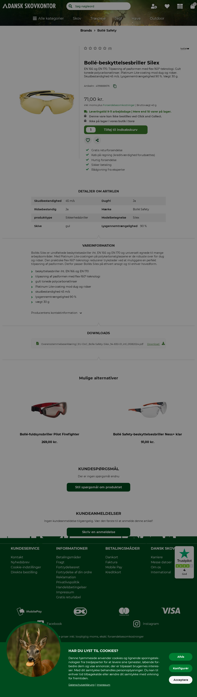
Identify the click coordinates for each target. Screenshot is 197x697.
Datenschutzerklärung (81, 684)
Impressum (103, 684)
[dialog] (98, 348)
